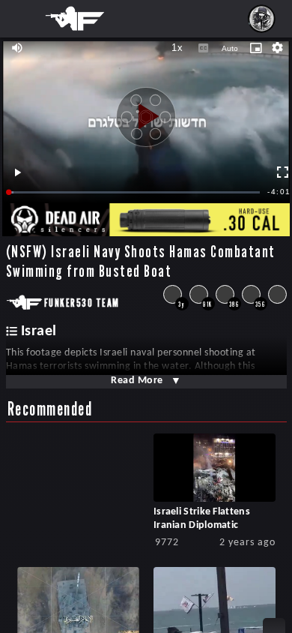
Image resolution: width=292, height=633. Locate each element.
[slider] (135, 192)
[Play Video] (146, 111)
